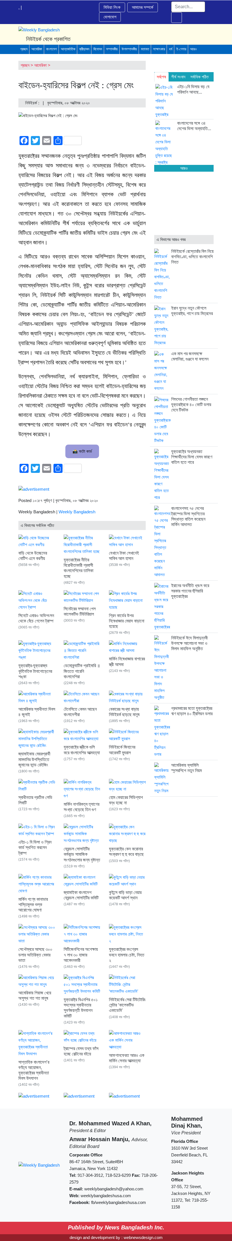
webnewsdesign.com (143, 1237)
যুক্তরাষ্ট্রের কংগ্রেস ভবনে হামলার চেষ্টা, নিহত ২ (126, 954)
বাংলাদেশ (51, 49)
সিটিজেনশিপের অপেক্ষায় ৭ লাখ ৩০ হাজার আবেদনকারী (81, 954)
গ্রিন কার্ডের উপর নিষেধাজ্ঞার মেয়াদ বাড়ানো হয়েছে (126, 621)
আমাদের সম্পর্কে (142, 7)
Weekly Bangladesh (77, 511)
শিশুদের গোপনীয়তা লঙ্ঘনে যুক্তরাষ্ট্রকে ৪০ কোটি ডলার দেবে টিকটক (191, 404)
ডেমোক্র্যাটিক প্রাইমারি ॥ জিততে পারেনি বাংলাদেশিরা (82, 671)
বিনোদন (97, 49)
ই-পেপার (181, 49)
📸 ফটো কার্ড (82, 451)
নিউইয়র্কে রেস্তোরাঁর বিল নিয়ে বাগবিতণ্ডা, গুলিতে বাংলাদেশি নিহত (192, 256)
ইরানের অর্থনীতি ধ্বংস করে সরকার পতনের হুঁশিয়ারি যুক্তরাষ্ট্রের (190, 591)
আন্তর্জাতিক (68, 49)
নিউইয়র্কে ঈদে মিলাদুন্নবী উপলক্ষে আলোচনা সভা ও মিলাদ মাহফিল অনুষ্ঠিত (189, 643)
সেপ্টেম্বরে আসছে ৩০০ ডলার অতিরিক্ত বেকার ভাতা (35, 954)
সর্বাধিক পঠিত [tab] (199, 76)
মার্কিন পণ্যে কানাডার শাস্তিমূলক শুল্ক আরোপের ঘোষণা (33, 904)
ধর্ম (170, 49)
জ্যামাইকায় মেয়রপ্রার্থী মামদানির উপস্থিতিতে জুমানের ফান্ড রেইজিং (34, 759)
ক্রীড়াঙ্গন (84, 49)
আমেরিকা (36, 49)
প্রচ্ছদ (23, 49)
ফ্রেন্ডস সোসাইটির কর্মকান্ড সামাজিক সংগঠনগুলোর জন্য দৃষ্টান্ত (82, 854)
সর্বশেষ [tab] (161, 76)
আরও (193, 49)
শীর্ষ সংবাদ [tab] (178, 76)
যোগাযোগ (110, 16)
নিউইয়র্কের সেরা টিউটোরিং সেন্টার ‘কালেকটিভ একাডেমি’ (127, 1005)
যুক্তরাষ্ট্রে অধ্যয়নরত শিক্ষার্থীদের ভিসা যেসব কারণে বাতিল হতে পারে (191, 457)
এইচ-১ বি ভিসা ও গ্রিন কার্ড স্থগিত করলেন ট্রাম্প (34, 847)
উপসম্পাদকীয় (129, 49)
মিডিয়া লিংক (112, 7)
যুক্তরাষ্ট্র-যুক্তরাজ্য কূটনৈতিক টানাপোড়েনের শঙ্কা (35, 671)
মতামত (145, 49)
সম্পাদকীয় (112, 49)
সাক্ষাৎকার (159, 49)
